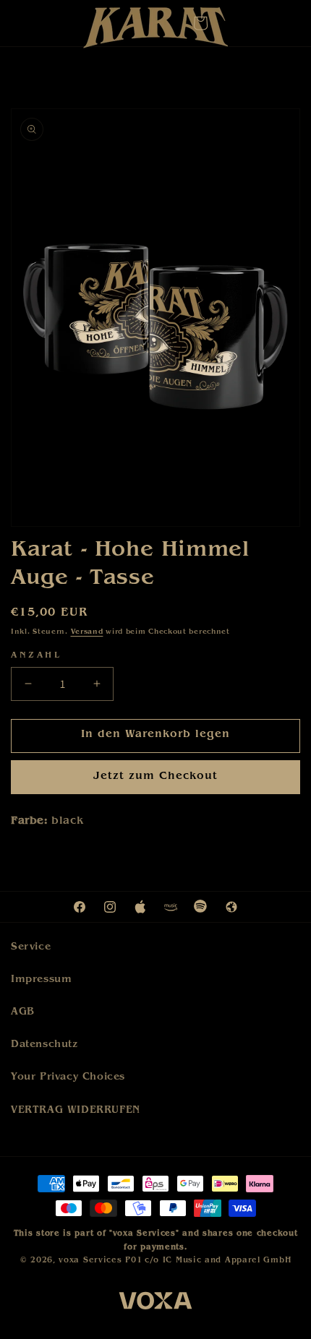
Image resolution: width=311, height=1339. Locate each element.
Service (31, 947)
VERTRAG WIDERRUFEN (75, 1111)
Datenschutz (44, 1045)
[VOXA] (155, 1303)
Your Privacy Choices (68, 1077)
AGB (23, 1012)
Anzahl (36, 656)
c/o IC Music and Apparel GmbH (218, 1261)
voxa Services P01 (100, 1261)
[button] (200, 23)
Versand (87, 632)
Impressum (41, 980)
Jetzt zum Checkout (155, 777)
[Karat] (155, 31)
